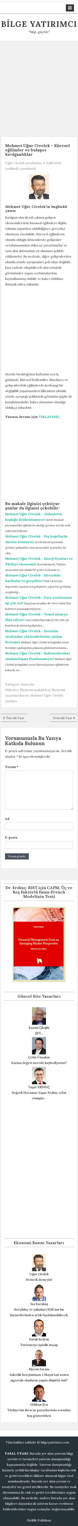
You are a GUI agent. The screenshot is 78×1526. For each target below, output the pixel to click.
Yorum (11, 767)
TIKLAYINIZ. (49, 417)
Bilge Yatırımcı (39, 24)
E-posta (11, 837)
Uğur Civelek (14, 163)
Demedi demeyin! (39, 1280)
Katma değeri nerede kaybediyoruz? (39, 1063)
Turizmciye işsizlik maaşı (39, 1345)
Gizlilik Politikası (39, 1520)
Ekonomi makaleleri (35, 690)
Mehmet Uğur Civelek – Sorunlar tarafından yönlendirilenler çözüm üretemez (33, 636)
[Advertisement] (39, 87)
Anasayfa (27, 684)
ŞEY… (39, 1033)
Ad (7, 819)
